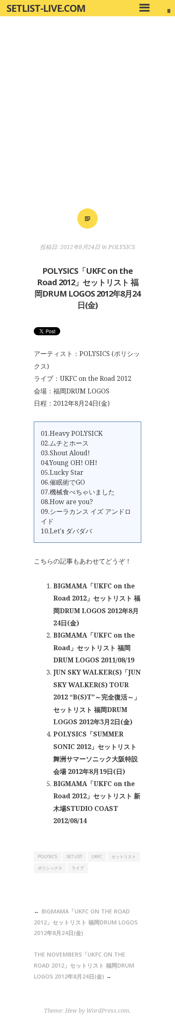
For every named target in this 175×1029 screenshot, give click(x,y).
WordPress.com (107, 1010)
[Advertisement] (87, 115)
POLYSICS (121, 247)
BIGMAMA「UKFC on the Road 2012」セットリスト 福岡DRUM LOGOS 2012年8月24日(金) (86, 922)
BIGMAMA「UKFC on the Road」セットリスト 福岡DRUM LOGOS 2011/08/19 (94, 647)
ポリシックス (50, 868)
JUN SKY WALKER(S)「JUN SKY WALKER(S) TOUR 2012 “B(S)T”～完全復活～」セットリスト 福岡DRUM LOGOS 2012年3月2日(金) (97, 697)
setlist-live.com (46, 8)
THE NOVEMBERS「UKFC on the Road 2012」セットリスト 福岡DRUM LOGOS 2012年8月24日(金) (84, 965)
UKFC (97, 856)
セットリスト (124, 856)
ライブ (78, 868)
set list (74, 856)
